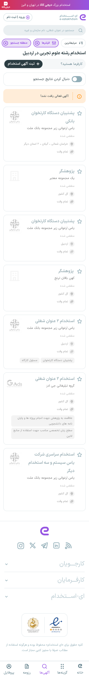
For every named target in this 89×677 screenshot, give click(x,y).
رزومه (27, 672)
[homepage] (44, 531)
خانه (80, 672)
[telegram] (44, 545)
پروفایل (9, 672)
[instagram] (21, 545)
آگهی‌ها (45, 672)
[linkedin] (56, 545)
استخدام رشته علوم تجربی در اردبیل (54, 53)
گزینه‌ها (62, 672)
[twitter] (33, 545)
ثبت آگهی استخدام (21, 63)
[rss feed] (68, 545)
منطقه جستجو (18, 43)
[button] (73, 43)
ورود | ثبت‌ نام (16, 17)
